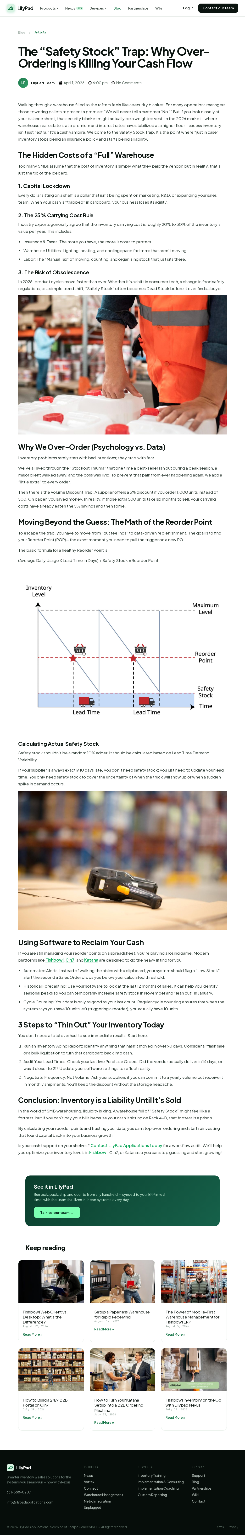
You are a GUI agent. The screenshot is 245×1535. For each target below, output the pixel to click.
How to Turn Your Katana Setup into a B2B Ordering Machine (118, 1405)
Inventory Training (152, 1475)
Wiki (158, 8)
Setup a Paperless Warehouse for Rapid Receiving (122, 1314)
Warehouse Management (103, 1495)
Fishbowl (54, 960)
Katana (91, 960)
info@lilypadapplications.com (30, 1502)
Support (198, 1475)
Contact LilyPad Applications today (126, 1145)
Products (49, 8)
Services (98, 8)
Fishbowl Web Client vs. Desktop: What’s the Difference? (45, 1317)
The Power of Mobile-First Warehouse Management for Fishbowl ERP (192, 1317)
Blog (117, 8)
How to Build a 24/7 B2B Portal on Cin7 (45, 1402)
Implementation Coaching (158, 1488)
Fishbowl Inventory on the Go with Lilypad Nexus (193, 1402)
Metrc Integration (97, 1501)
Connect (91, 1488)
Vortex (89, 1482)
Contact (198, 1501)
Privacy (233, 1527)
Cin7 (70, 960)
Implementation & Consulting (161, 1482)
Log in (188, 8)
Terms (219, 1527)
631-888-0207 (19, 1492)
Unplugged (92, 1507)
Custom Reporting (152, 1495)
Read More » (32, 1334)
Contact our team (218, 8)
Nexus (73, 8)
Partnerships (138, 8)
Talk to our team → (57, 1212)
